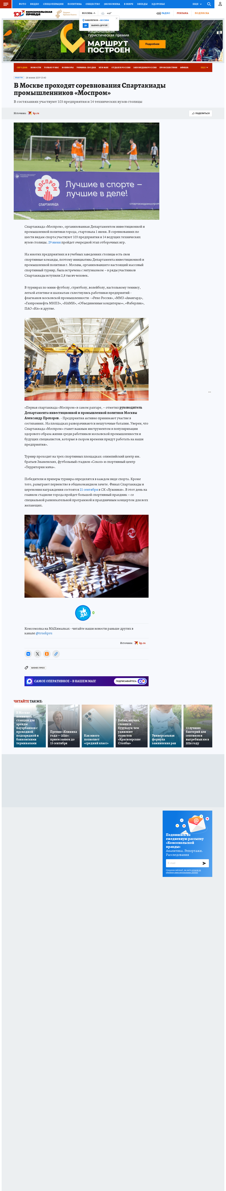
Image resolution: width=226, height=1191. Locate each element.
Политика (75, 4)
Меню (6, 4)
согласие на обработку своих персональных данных (183, 871)
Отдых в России (120, 67)
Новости (36, 67)
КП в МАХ (103, 67)
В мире (128, 4)
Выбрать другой (99, 25)
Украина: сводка (86, 67)
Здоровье (158, 4)
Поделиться (202, 113)
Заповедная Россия (145, 67)
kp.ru (36, 113)
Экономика (112, 4)
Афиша (184, 67)
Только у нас (51, 67)
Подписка (202, 13)
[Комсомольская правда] (33, 13)
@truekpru (44, 633)
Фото (22, 4)
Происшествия (168, 67)
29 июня (54, 242)
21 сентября (89, 489)
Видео (34, 4)
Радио (165, 13)
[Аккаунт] (220, 4)
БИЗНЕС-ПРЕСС (38, 668)
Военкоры (68, 67)
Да (85, 25)
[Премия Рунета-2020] (64, 13)
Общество (93, 4)
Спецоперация (53, 4)
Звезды (142, 4)
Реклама (182, 13)
